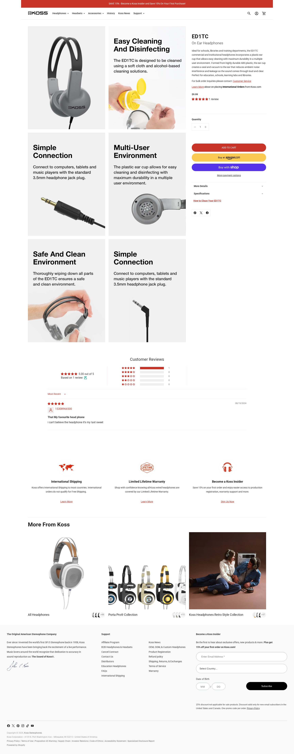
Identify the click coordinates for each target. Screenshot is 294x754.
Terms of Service (157, 666)
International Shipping (113, 675)
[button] (200, 99)
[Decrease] (195, 127)
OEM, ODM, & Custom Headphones (167, 647)
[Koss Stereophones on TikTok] (27, 725)
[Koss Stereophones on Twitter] (13, 725)
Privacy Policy (253, 708)
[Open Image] (66, 77)
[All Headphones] (66, 570)
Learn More (198, 86)
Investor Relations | (81, 741)
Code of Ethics (96, 741)
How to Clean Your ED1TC (207, 200)
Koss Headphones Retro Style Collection (216, 614)
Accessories (94, 13)
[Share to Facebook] (207, 212)
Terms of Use (27, 741)
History (111, 13)
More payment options (229, 175)
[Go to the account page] (256, 13)
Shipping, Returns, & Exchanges (165, 661)
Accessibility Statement (115, 741)
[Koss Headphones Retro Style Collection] (227, 570)
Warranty (154, 671)
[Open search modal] (249, 13)
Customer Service (242, 81)
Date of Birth (202, 679)
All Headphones (38, 614)
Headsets (77, 13)
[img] (56, 403)
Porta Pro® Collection (122, 614)
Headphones (59, 13)
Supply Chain (64, 741)
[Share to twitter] (201, 212)
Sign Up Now (227, 501)
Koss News (124, 13)
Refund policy (156, 656)
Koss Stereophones (33, 733)
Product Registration (160, 651)
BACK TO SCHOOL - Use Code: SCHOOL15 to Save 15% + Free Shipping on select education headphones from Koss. (147, 3)
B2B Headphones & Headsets (116, 647)
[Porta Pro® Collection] (146, 570)
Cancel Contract (109, 651)
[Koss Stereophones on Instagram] (22, 725)
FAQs (104, 671)
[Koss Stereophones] (38, 13)
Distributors (107, 661)
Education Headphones (113, 666)
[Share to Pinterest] (195, 212)
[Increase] (205, 127)
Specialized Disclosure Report (141, 741)
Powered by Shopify (16, 745)
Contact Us (107, 656)
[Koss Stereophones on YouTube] (32, 725)
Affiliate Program (110, 642)
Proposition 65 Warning (46, 741)
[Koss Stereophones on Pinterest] (18, 725)
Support (137, 13)
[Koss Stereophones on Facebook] (8, 725)
